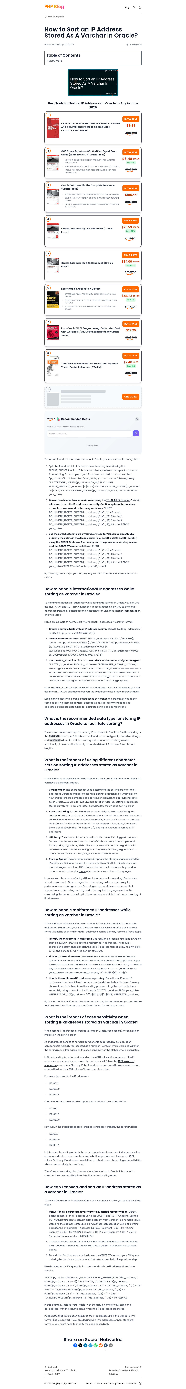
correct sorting (129, 894)
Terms (89, 1383)
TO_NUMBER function (118, 500)
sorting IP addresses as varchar (89, 698)
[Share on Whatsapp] (96, 1345)
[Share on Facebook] (75, 1345)
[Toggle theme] (137, 419)
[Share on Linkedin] (85, 1345)
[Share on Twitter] (80, 1345)
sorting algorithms (66, 845)
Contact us (132, 1383)
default (122, 797)
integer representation (127, 610)
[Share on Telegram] (90, 1345)
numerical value (58, 815)
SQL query (123, 964)
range (82, 871)
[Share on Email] (111, 1345)
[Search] (134, 7)
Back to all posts (55, 16)
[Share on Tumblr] (106, 1345)
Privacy (98, 1383)
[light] (140, 7)
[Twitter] (140, 1383)
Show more (55, 60)
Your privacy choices (114, 1383)
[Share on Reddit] (101, 1345)
